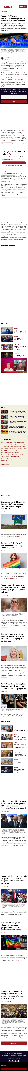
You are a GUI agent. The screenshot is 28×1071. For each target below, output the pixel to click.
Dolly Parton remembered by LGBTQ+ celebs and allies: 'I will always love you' (20, 738)
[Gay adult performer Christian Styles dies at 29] (7, 728)
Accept (14, 1069)
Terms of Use (3, 1065)
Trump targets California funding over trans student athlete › (12, 463)
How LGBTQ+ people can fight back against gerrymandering (20, 348)
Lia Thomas (20, 130)
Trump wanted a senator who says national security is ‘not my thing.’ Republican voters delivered (13, 588)
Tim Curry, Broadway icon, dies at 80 (19, 356)
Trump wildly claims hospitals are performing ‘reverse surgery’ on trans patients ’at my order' (14, 879)
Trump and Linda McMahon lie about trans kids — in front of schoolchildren (16, 418)
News (15, 751)
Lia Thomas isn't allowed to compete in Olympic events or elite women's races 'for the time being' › (13, 447)
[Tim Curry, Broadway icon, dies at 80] (7, 355)
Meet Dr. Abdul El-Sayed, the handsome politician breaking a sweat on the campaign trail (14, 686)
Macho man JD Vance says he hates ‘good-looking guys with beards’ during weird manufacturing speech (20, 771)
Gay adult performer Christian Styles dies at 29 (20, 729)
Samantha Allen (4, 643)
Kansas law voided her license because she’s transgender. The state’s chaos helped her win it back (13, 505)
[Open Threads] (15, 1061)
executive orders (18, 237)
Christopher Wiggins (5, 595)
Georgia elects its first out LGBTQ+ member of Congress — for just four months (20, 332)
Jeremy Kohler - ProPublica (6, 1001)
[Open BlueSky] (12, 1061)
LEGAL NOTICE (17, 1058)
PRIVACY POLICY (14, 1055)
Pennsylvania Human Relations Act (18, 227)
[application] (14, 365)
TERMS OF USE (11, 1058)
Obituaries (16, 353)
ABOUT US (11, 1053)
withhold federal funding (17, 190)
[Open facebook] (9, 1061)
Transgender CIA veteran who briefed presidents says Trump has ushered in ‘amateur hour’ (18, 427)
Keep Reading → (16, 536)
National (16, 336)
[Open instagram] (18, 1061)
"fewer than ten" (5, 180)
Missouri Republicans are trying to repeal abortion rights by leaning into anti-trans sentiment (12, 994)
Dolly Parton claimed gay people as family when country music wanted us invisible (20, 746)
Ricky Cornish (4, 691)
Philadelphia (20, 74)
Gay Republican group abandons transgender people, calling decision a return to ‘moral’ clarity (11, 926)
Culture (16, 734)
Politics (6, 11)
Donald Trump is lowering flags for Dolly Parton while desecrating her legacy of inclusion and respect (12, 637)
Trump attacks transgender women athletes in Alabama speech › (12, 459)
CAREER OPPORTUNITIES (18, 1053)
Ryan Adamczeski (8, 57)
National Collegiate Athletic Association (11, 139)
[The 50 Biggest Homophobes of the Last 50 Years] (4, 422)
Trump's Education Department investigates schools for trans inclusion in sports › (12, 451)
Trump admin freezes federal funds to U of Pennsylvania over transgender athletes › (11, 455)
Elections (16, 328)
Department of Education (9, 73)
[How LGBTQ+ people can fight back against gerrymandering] (7, 347)
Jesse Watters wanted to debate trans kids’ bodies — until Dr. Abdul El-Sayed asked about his (17, 413)
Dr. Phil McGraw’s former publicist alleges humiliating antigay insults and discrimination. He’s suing (20, 755)
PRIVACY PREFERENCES (22, 1055)
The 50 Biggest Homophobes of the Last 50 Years (18, 422)
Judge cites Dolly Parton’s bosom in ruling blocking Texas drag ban (11, 545)
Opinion (15, 742)
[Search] (17, 7)
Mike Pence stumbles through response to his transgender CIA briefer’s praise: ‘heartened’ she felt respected (13, 804)
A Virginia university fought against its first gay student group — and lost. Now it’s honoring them (17, 432)
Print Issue (16, 344)
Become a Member (14, 163)
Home (2, 11)
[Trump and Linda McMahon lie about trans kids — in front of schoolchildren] (4, 417)
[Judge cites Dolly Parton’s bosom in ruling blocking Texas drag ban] (14, 560)
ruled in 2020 (12, 232)
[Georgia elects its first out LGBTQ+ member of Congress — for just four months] (7, 330)
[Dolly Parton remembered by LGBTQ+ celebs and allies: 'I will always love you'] (7, 736)
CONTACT (6, 1053)
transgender (5, 65)
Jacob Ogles (4, 511)
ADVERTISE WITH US (6, 1055)
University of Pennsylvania (8, 63)
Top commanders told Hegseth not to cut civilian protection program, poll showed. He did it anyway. (20, 341)
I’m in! (14, 101)
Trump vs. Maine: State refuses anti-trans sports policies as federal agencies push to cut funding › (13, 443)
